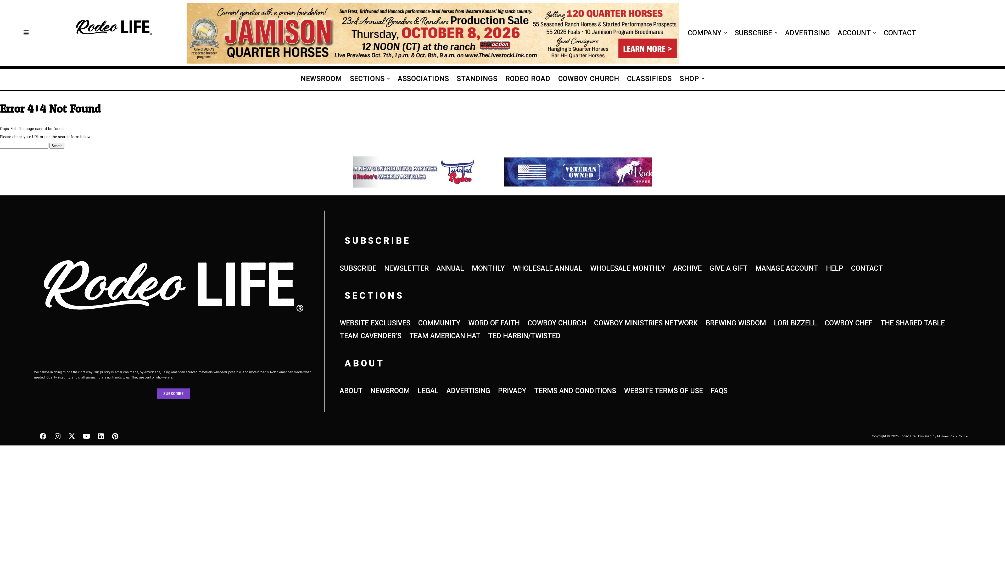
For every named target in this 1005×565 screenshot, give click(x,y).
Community (439, 323)
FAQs (719, 391)
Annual (450, 268)
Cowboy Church (588, 79)
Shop (689, 79)
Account (854, 33)
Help (834, 268)
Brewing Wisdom (736, 323)
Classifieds (649, 79)
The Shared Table (912, 323)
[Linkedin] (100, 436)
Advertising (807, 33)
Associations (423, 79)
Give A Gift (728, 268)
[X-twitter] (72, 436)
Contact (900, 33)
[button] (26, 33)
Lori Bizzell (795, 323)
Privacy (512, 391)
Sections (367, 79)
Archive (687, 268)
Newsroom (321, 79)
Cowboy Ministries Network (646, 323)
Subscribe (753, 33)
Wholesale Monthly (627, 268)
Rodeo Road (527, 79)
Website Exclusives (375, 323)
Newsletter (406, 268)
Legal (428, 391)
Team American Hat (444, 336)
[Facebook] (43, 436)
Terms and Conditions (575, 391)
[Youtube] (86, 436)
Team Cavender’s (370, 336)
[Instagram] (57, 436)
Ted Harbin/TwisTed (524, 336)
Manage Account (786, 268)
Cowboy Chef (849, 323)
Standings (477, 79)
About (351, 391)
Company (705, 33)
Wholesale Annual (547, 268)
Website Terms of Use (663, 391)
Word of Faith (494, 323)
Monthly (488, 268)
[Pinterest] (115, 436)
